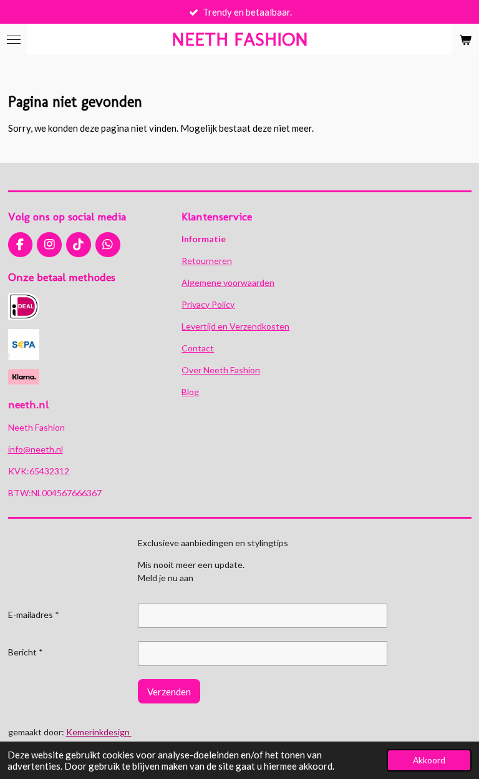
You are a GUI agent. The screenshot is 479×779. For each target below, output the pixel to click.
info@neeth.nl (35, 449)
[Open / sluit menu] (13, 39)
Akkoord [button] (429, 760)
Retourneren (206, 260)
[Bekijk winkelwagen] (465, 39)
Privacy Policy (208, 304)
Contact (197, 348)
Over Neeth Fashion (220, 370)
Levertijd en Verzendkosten (235, 326)
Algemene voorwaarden (227, 282)
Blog (190, 391)
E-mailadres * (33, 614)
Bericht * (25, 652)
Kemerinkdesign (99, 732)
